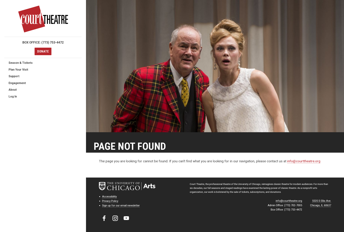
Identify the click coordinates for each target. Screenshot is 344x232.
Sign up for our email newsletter (121, 205)
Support (14, 76)
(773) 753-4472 (52, 42)
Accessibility (109, 196)
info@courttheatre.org (303, 161)
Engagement (17, 83)
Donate (43, 51)
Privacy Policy (110, 201)
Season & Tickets (21, 62)
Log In (13, 96)
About (13, 89)
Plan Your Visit (18, 69)
